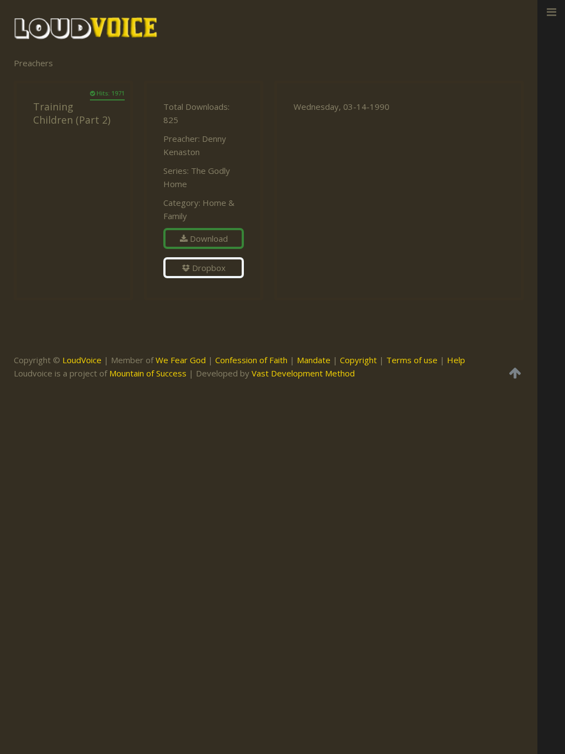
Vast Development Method (303, 373)
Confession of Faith (251, 359)
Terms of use (412, 359)
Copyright (358, 359)
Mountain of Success (147, 373)
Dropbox (208, 267)
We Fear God (181, 359)
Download (208, 238)
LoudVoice (82, 359)
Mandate (314, 359)
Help (456, 359)
